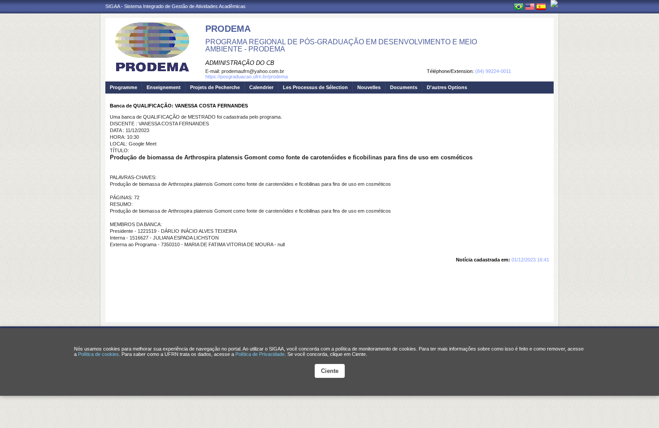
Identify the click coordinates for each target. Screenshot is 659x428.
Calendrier (261, 87)
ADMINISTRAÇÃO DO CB (239, 63)
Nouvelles (369, 87)
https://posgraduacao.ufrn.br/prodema (246, 76)
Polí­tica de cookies (98, 354)
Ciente (329, 371)
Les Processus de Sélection (315, 87)
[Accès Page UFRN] (554, 3)
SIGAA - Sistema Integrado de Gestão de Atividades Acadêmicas (175, 6)
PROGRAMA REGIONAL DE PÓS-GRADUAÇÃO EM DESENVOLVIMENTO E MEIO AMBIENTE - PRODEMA (341, 45)
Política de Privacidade (260, 354)
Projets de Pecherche (215, 87)
